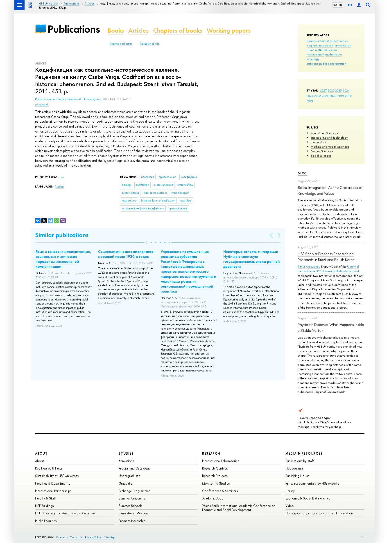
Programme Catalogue (135, 468)
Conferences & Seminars (220, 491)
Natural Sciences (322, 151)
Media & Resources (304, 453)
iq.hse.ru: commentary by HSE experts (312, 483)
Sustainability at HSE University (57, 476)
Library (290, 491)
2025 (338, 90)
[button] (147, 242)
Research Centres (215, 468)
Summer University (132, 498)
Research (211, 453)
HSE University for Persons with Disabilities (65, 513)
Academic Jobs (212, 498)
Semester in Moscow (133, 513)
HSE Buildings (44, 506)
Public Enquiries (46, 521)
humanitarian (343, 45)
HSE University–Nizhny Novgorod (337, 271)
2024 (346, 90)
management (315, 54)
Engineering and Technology (329, 137)
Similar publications (61, 235)
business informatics (319, 41)
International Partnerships (53, 491)
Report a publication (121, 44)
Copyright (76, 537)
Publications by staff (299, 461)
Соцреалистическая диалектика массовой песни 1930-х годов (126, 254)
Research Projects (214, 476)
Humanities (318, 142)
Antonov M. (42, 104)
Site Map (109, 537)
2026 (331, 90)
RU (335, 5)
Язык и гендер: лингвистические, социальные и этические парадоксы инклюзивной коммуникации (63, 259)
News (302, 173)
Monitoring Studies (216, 483)
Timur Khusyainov (309, 266)
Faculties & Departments (52, 483)
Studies (126, 453)
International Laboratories (220, 461)
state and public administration (326, 64)
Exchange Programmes (134, 491)
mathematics (333, 54)
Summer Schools (130, 506)
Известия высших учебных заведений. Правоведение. (69, 99)
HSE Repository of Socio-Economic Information (319, 513)
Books (116, 30)
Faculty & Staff (46, 498)
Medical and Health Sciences (330, 146)
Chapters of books (177, 30)
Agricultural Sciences (324, 133)
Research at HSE (150, 44)
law (335, 50)
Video (289, 506)
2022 (317, 96)
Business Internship (132, 521)
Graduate (125, 483)
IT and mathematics (319, 50)
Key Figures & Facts (48, 468)
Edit (362, 536)
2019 (340, 96)
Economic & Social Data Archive (307, 498)
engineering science (320, 45)
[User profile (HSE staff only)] (358, 5)
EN (340, 5)
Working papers (229, 30)
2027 (323, 90)
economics (340, 41)
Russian (59, 186)
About (41, 453)
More (310, 101)
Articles (138, 30)
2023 (310, 96)
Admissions (126, 461)
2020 (333, 96)
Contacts (62, 537)
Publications (73, 29)
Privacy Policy (93, 537)
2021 (325, 96)
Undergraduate (129, 476)
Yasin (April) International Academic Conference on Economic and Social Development (239, 508)
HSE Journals (294, 468)
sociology (313, 59)
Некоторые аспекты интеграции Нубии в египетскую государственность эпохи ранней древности (251, 259)
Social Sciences (321, 156)
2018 (348, 96)
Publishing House (297, 476)
